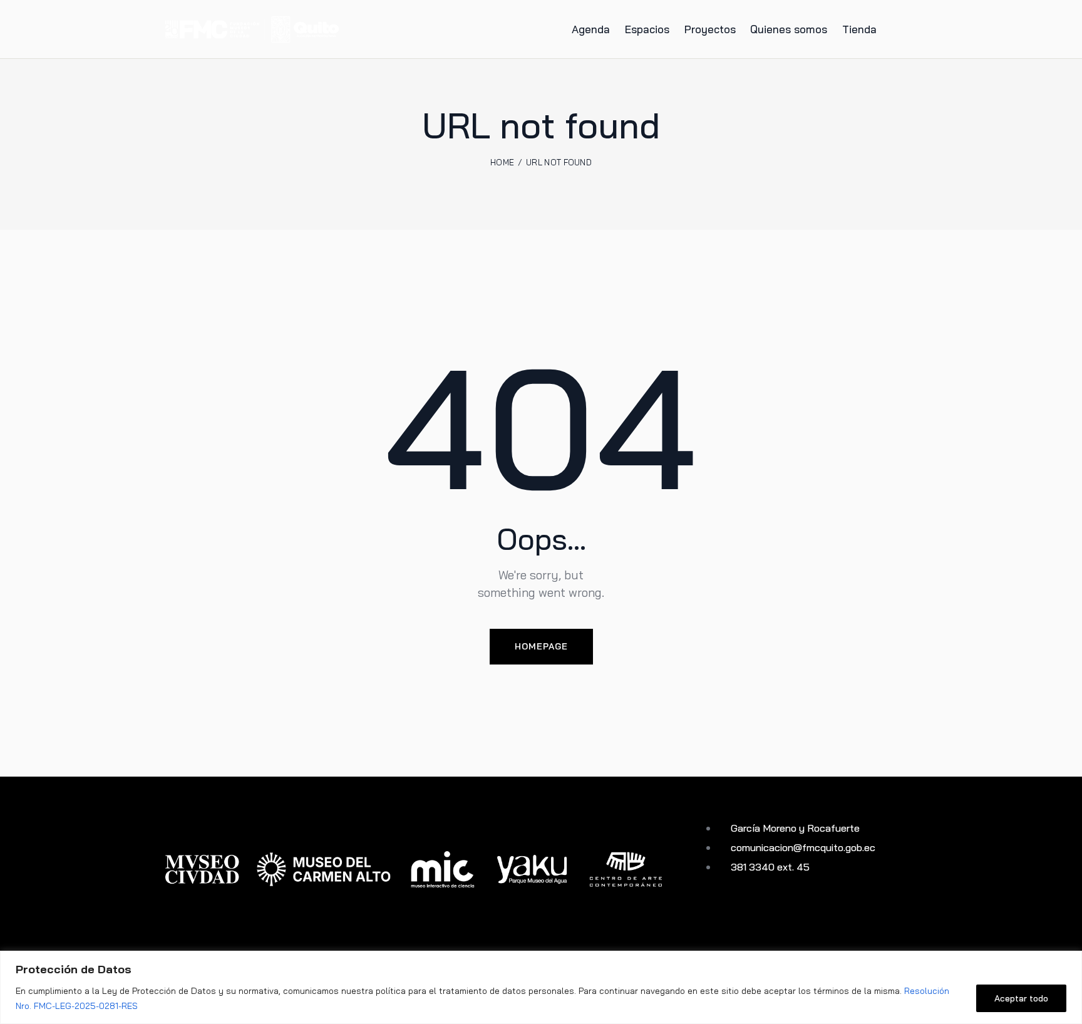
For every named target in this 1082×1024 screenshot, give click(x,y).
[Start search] (907, 31)
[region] (541, 987)
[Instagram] (730, 912)
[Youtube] (708, 912)
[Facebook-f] (751, 912)
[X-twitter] (793, 912)
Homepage (541, 646)
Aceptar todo (1021, 998)
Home (502, 162)
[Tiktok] (772, 912)
